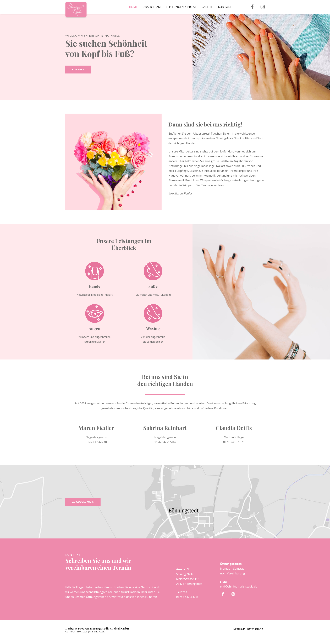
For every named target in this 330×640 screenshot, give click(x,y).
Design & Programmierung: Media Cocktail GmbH (97, 628)
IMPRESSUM (239, 629)
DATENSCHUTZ (255, 629)
